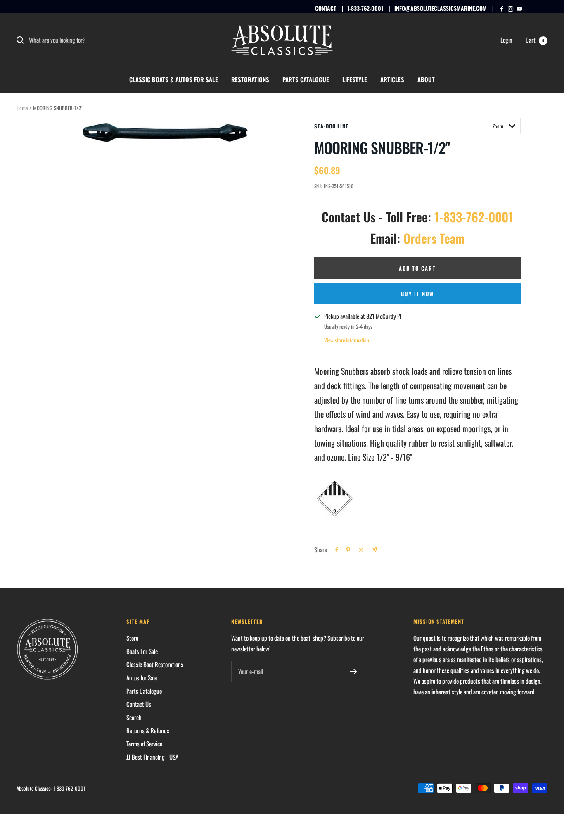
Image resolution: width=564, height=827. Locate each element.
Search (134, 717)
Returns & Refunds (147, 730)
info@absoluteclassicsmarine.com (440, 8)
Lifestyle (354, 79)
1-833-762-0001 (365, 8)
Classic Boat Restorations (154, 664)
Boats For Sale (142, 651)
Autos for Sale (141, 677)
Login (506, 39)
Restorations (250, 79)
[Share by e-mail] (374, 549)
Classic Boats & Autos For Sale (173, 79)
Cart (535, 39)
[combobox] (91, 40)
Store (132, 637)
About (426, 79)
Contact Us (138, 703)
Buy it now (417, 294)
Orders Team (433, 238)
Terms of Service (144, 743)
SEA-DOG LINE (331, 126)
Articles (392, 79)
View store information (346, 340)
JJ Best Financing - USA (152, 756)
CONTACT (325, 8)
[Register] (353, 672)
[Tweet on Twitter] (361, 550)
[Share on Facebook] (337, 550)
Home (22, 108)
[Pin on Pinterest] (348, 550)
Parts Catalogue (305, 79)
